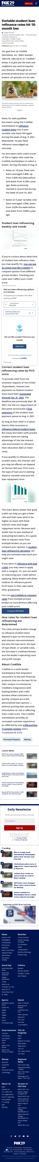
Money (27, 739)
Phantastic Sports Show (8, 1004)
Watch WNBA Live (22, 1122)
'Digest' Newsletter (5, 978)
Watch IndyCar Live (23, 1104)
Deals (4, 1067)
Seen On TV (6, 989)
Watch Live (28, 3)
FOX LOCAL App (23, 1065)
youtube (23, 1136)
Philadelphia (6, 940)
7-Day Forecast (23, 937)
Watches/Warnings (24, 952)
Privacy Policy (22, 838)
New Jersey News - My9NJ (24, 1068)
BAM (19, 1038)
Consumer (5, 1065)
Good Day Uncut (7, 992)
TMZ (3, 1043)
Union (4, 1020)
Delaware (5, 948)
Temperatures (23, 950)
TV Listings (5, 1102)
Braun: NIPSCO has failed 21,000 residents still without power (12, 793)
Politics (21, 965)
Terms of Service (21, 840)
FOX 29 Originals (22, 1031)
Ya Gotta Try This (8, 987)
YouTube (21, 1022)
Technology (6, 1072)
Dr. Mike (5, 994)
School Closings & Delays (23, 941)
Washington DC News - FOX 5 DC (24, 1077)
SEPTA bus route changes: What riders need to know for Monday (13, 755)
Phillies (4, 1015)
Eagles (4, 1010)
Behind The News (24, 1041)
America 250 (6, 937)
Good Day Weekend (5, 974)
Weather (22, 934)
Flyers (4, 1013)
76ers (4, 1018)
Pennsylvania (6, 943)
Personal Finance (31, 35)
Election (20, 968)
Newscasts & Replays (22, 1007)
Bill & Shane (22, 1043)
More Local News (8, 950)
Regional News (22, 1060)
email (27, 1136)
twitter (15, 1136)
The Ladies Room (24, 1051)
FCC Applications (7, 1094)
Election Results (23, 971)
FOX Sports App (7, 1023)
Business (5, 1062)
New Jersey (6, 945)
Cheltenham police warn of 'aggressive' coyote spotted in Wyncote (25, 866)
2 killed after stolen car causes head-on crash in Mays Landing (12, 764)
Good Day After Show (7, 969)
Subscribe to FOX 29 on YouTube (17, 904)
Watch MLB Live (23, 1096)
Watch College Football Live (23, 1093)
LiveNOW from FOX (23, 1011)
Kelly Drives (22, 1046)
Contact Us (6, 1089)
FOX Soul (21, 1020)
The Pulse (21, 1054)
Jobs (3, 1105)
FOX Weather (22, 944)
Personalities (6, 1100)
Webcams (21, 1017)
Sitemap (4, 1107)
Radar (20, 947)
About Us (6, 1083)
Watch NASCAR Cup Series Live (23, 1100)
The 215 (21, 1049)
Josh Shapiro (22, 976)
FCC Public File (7, 1092)
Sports (5, 1000)
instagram (19, 1136)
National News (7, 953)
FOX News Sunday (5, 959)
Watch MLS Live (23, 1125)
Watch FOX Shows (6, 1046)
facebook (11, 1136)
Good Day (6, 965)
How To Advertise (8, 1097)
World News (6, 955)
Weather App (22, 955)
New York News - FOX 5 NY (24, 1073)
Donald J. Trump (23, 973)
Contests (5, 1033)
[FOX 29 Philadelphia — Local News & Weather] (8, 3)
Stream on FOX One (23, 1085)
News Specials (23, 1015)
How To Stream (23, 1003)
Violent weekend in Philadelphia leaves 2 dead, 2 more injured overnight (13, 784)
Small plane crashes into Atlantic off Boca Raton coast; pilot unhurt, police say (13, 774)
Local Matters (23, 1025)
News (4, 934)
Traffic (4, 982)
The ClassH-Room (6, 1039)
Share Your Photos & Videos (8, 1051)
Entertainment (9, 1030)
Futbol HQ (5, 1007)
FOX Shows (6, 1036)
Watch (21, 1000)
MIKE (19, 1036)
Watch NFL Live (23, 1089)
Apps (3, 1087)
